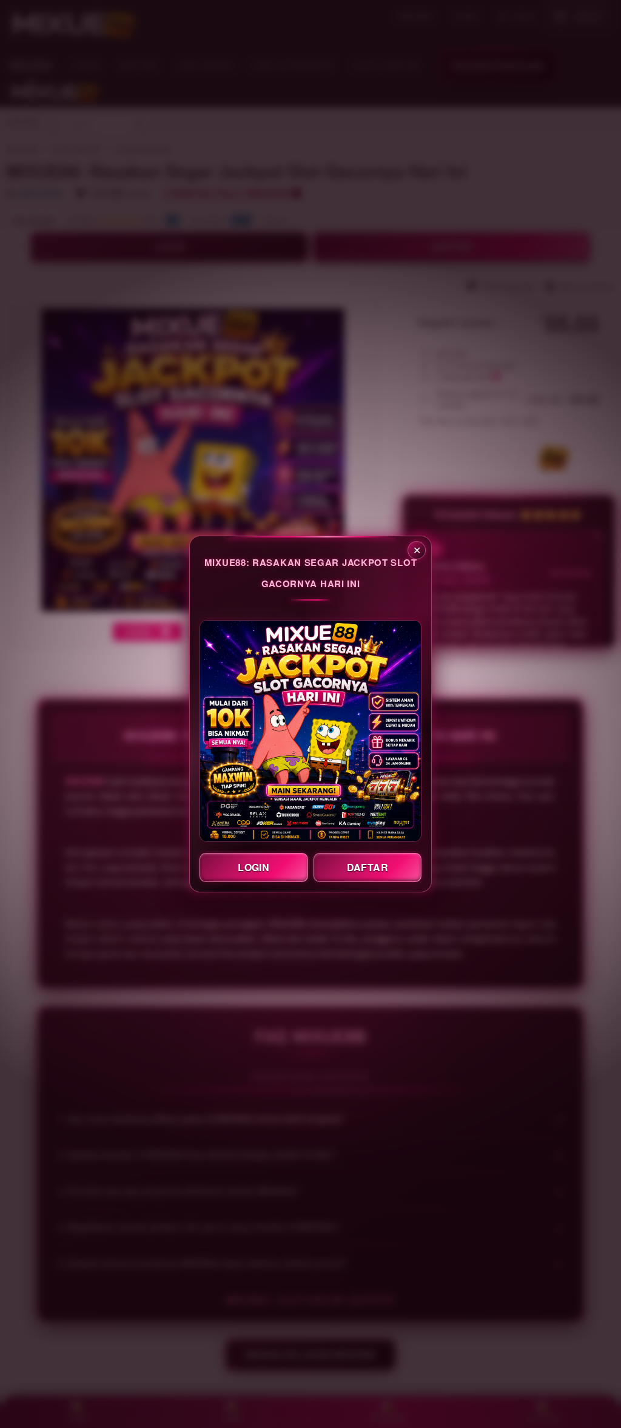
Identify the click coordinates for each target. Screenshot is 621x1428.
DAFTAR (367, 867)
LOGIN (253, 867)
